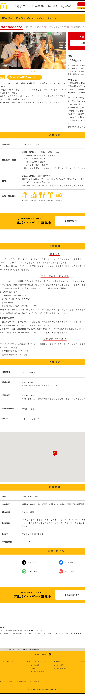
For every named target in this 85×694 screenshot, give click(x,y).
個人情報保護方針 (22, 682)
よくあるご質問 (59, 665)
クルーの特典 (52, 6)
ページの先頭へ (41, 654)
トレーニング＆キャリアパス (65, 6)
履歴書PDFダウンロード (36, 630)
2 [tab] (35, 71)
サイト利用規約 (34, 682)
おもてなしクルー (57, 27)
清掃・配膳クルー (10, 27)
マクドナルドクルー (34, 27)
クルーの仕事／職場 (37, 6)
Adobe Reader (77, 633)
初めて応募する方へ (60, 668)
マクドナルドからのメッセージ (20, 6)
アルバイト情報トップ (6, 662)
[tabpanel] (33, 50)
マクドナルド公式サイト (7, 682)
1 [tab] (31, 71)
